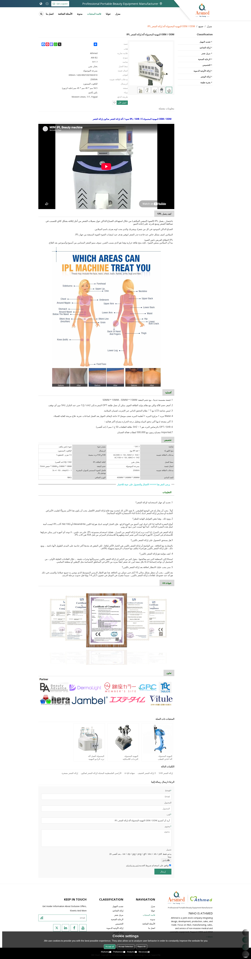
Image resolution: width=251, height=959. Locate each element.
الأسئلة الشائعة (65, 13)
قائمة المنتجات (94, 13)
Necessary (143, 952)
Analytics (131, 952)
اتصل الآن (122, 102)
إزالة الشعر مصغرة (70, 773)
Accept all (109, 946)
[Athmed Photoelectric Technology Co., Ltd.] (202, 10)
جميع (201, 26)
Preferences (118, 952)
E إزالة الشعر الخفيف (147, 773)
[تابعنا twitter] (56, 927)
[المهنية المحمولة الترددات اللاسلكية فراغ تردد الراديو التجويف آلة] (123, 738)
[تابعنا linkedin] (65, 927)
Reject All (142, 946)
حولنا (108, 13)
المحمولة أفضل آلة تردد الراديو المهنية (96, 757)
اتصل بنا (49, 13)
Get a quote (62, 3)
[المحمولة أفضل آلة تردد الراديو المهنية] (89, 738)
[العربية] (41, 4)
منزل (117, 13)
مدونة (80, 13)
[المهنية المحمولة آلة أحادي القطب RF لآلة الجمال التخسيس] (157, 738)
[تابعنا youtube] (83, 927)
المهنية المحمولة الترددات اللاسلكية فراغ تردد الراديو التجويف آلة (130, 758)
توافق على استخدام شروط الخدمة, (147, 865)
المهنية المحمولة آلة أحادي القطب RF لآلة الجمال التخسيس (165, 758)
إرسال (163, 871)
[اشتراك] (41, 918)
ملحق (164, 860)
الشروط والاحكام (132, 865)
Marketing (105, 952)
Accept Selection (126, 946)
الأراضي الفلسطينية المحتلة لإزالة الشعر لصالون (101, 773)
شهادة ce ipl (129, 773)
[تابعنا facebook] (74, 927)
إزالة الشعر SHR (166, 773)
